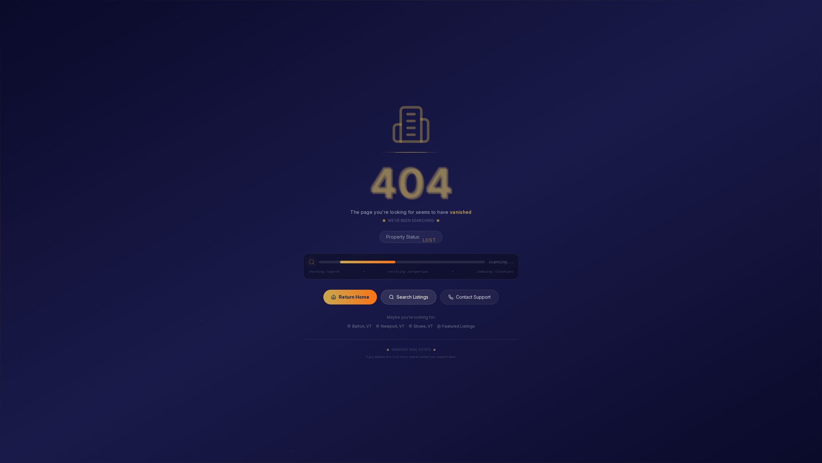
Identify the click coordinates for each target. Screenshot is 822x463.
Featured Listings (458, 326)
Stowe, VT (423, 326)
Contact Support (473, 297)
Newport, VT (393, 326)
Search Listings (412, 297)
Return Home (354, 297)
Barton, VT (362, 326)
